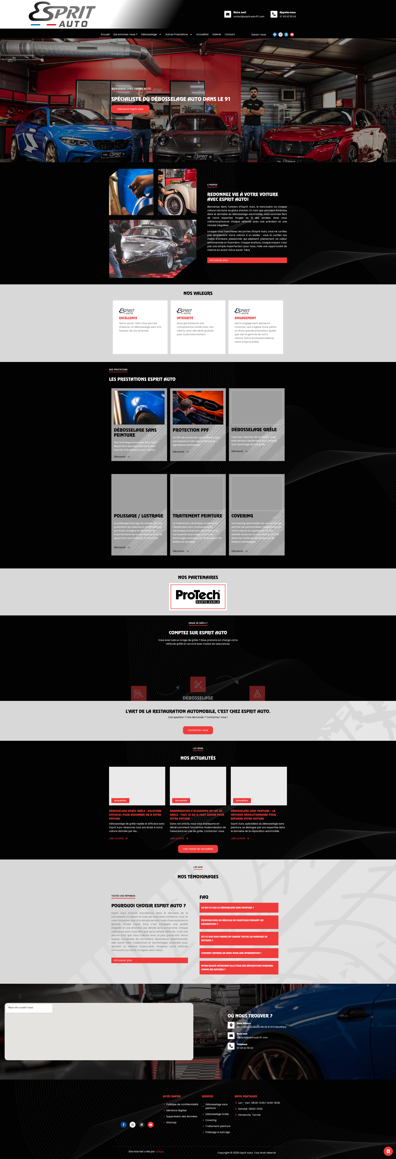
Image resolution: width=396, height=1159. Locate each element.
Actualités (202, 34)
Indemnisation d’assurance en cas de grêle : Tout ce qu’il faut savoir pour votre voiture (197, 814)
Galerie (216, 34)
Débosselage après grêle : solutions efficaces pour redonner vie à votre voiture (135, 814)
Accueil (105, 34)
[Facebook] (275, 34)
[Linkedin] (286, 34)
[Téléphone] (231, 1046)
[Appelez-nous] (274, 14)
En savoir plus (219, 260)
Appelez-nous (288, 12)
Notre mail (239, 12)
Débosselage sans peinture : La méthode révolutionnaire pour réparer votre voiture (253, 814)
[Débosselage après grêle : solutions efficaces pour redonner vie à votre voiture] (137, 786)
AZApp (159, 1151)
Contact (230, 34)
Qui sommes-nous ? (125, 34)
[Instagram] (280, 34)
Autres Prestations (176, 34)
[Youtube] (292, 34)
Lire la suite (116, 838)
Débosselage (149, 34)
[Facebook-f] (124, 1125)
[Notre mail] (227, 14)
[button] (247, 260)
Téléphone (242, 1044)
